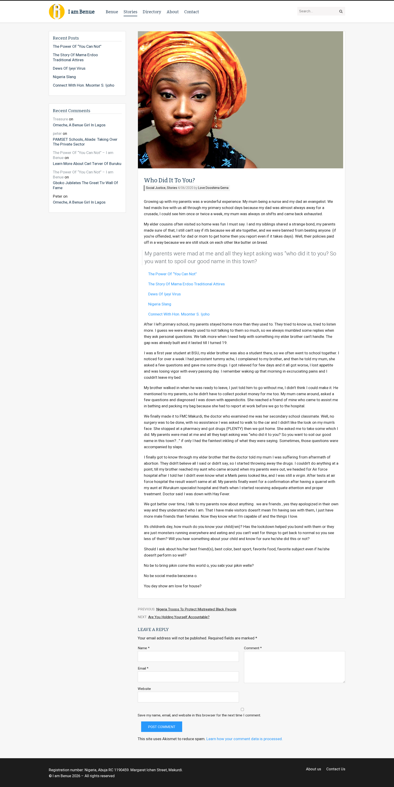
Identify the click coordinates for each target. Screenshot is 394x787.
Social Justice (156, 188)
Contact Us (335, 769)
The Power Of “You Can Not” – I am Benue (83, 155)
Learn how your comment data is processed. (244, 739)
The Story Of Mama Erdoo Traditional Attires (186, 284)
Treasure (60, 119)
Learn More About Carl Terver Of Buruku (87, 163)
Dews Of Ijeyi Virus (164, 294)
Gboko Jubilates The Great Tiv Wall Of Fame (85, 185)
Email (143, 668)
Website (144, 689)
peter (57, 133)
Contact (191, 11)
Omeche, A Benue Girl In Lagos (79, 124)
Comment (253, 648)
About (173, 11)
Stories (130, 11)
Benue (112, 11)
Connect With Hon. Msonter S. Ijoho (179, 314)
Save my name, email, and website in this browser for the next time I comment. (199, 715)
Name (144, 648)
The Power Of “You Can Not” (172, 274)
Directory (152, 11)
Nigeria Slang (159, 304)
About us (313, 769)
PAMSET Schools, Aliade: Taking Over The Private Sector (85, 142)
